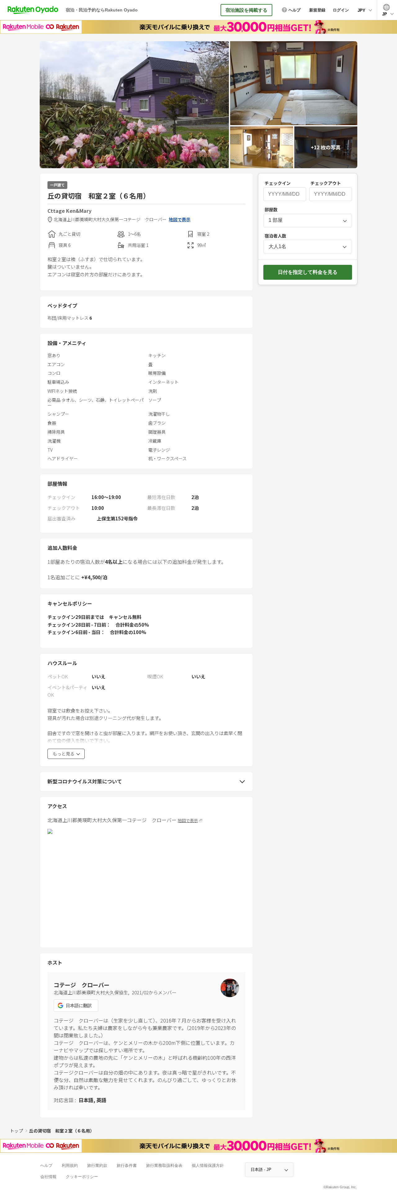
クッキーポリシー (82, 1176)
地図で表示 (179, 219)
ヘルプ (46, 1165)
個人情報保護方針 (208, 1165)
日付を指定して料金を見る (307, 272)
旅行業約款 (97, 1165)
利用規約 (70, 1165)
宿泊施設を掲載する (246, 10)
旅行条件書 (127, 1165)
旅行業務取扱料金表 (164, 1165)
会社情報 (48, 1176)
